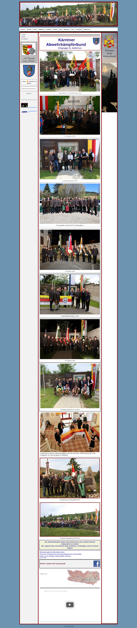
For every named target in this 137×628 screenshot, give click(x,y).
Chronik (55, 29)
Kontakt (23, 36)
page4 (69, 626)
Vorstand (23, 34)
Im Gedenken (24, 38)
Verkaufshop (79, 29)
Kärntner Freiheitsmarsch (55, 593)
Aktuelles (29, 29)
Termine (35, 29)
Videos (60, 29)
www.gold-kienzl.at (32, 107)
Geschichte (48, 29)
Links (72, 29)
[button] (70, 604)
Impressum (66, 29)
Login (72, 626)
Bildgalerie (41, 29)
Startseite (22, 29)
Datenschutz (87, 29)
